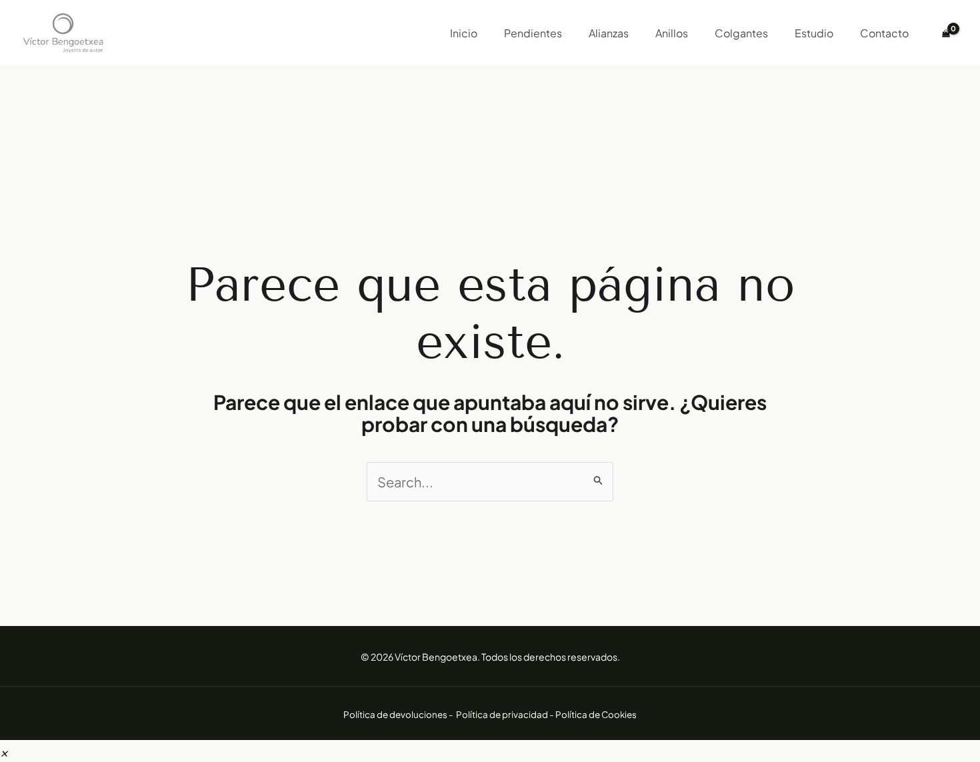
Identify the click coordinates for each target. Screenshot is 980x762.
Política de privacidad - (505, 714)
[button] (4, 751)
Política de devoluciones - (399, 714)
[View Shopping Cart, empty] (946, 33)
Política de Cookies (596, 714)
